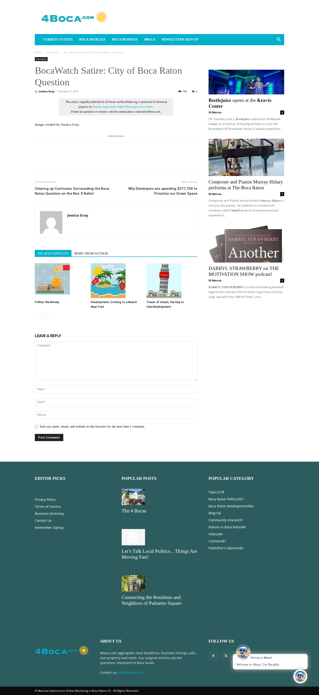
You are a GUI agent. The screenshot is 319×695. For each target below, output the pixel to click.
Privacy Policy (45, 499)
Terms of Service (48, 506)
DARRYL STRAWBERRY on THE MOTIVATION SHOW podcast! (244, 271)
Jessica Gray (46, 91)
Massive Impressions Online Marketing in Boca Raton (123, 106)
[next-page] (45, 316)
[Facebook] (39, 160)
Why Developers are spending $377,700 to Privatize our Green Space (162, 191)
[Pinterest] (61, 160)
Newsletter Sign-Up (180, 39)
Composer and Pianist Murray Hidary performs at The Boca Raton (246, 184)
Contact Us (43, 520)
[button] (278, 40)
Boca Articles (92, 39)
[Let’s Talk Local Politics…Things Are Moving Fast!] (159, 537)
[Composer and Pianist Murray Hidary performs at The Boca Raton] (246, 157)
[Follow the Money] (60, 280)
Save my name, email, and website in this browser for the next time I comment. (92, 426)
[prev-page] (38, 316)
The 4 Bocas (134, 511)
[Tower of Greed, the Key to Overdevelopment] (171, 280)
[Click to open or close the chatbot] (300, 676)
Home (39, 52)
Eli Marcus (215, 112)
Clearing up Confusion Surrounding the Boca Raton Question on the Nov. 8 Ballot (72, 191)
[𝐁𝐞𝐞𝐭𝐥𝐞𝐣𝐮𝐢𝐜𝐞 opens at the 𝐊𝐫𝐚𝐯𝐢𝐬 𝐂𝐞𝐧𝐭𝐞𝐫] (246, 75)
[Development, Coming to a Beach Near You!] (116, 280)
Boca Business (125, 39)
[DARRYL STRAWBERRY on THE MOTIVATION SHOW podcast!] (246, 244)
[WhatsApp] (71, 160)
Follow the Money (47, 302)
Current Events (58, 39)
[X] (50, 160)
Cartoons (53, 52)
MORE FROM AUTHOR (91, 253)
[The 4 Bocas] (159, 497)
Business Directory (49, 513)
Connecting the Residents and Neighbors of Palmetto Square (151, 600)
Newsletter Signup (49, 527)
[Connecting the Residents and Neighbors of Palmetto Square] (159, 583)
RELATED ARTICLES (53, 253)
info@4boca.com (131, 672)
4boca (149, 39)
